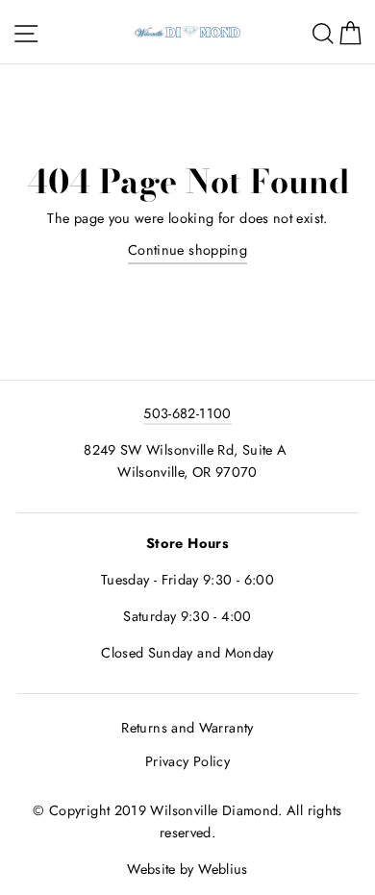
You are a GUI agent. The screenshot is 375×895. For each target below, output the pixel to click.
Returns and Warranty (187, 727)
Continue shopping (187, 250)
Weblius (223, 869)
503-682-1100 (187, 413)
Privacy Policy (187, 761)
